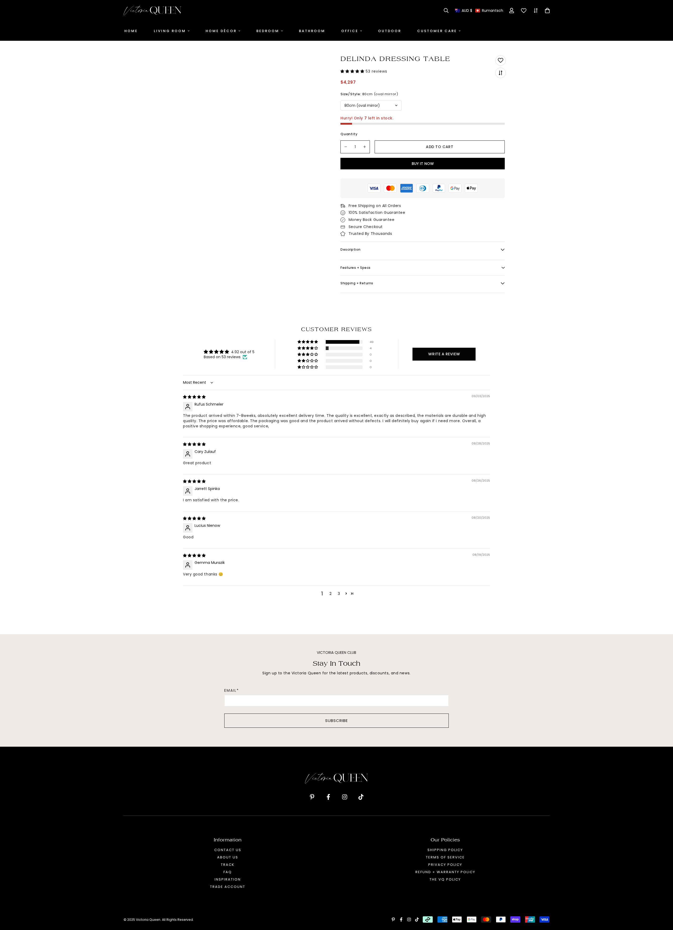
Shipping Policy (445, 849)
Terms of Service (445, 857)
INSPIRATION (228, 879)
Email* (231, 690)
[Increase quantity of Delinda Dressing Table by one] (365, 147)
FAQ (227, 872)
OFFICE (349, 30)
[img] (194, 397)
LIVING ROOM (170, 30)
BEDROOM (267, 30)
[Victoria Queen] (152, 10)
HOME (131, 30)
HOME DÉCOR (221, 30)
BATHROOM (312, 30)
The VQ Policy (445, 879)
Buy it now (423, 163)
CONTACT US (227, 849)
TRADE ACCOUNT (227, 886)
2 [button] (330, 593)
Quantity (349, 134)
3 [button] (339, 593)
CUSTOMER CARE (437, 30)
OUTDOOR (389, 30)
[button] (479, 11)
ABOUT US (227, 857)
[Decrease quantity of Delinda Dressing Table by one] (346, 147)
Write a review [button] (444, 354)
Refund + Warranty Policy (445, 872)
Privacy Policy (445, 864)
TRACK (227, 864)
